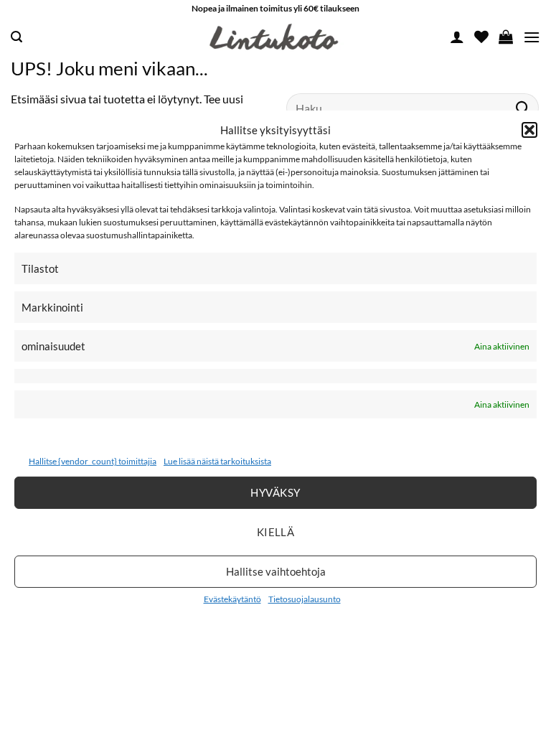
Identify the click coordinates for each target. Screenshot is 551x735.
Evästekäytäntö (232, 599)
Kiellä (276, 531)
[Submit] (523, 107)
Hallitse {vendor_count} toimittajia (92, 461)
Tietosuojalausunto (304, 599)
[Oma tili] (457, 36)
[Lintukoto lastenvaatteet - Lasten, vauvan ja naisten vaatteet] (275, 37)
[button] (529, 130)
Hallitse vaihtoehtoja (276, 571)
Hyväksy (275, 492)
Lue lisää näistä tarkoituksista (217, 461)
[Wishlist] (481, 36)
